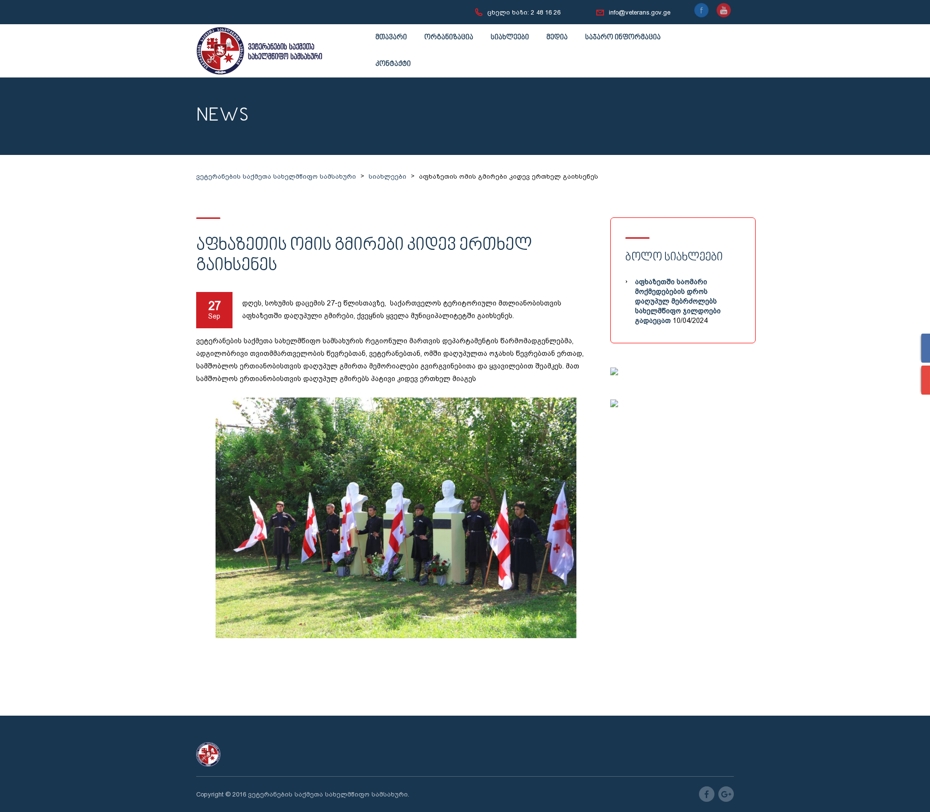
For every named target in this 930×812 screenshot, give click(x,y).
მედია (557, 37)
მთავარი (391, 37)
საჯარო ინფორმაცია (623, 37)
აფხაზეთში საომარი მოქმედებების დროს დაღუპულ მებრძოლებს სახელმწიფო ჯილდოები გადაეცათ (678, 301)
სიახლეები (510, 37)
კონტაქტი (393, 64)
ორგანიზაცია (448, 37)
